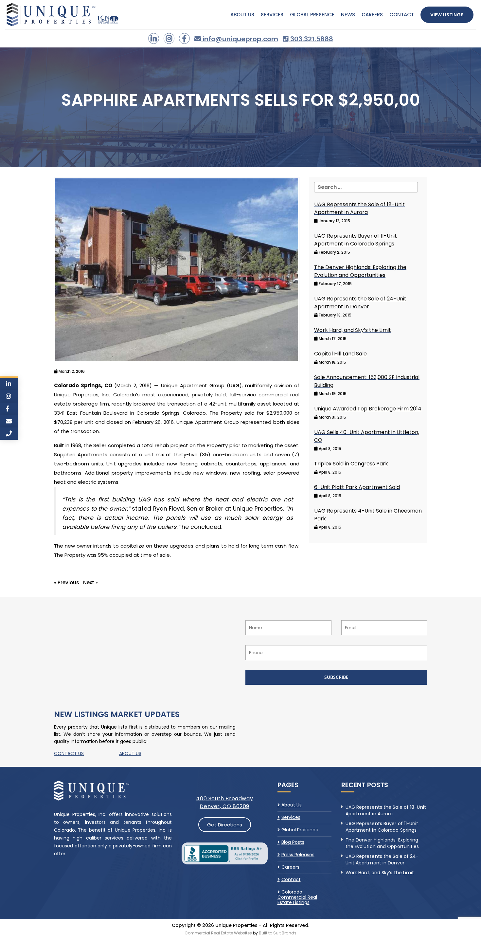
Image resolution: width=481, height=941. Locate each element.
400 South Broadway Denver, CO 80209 (224, 802)
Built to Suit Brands (277, 933)
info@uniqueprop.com (239, 39)
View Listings (447, 14)
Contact (401, 14)
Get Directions (224, 824)
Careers (372, 14)
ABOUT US (130, 753)
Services (272, 14)
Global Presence (312, 14)
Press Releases (297, 854)
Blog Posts (292, 842)
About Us (242, 14)
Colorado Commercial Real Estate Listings (297, 897)
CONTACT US (69, 753)
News (348, 14)
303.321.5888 (311, 39)
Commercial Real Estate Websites (218, 933)
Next (88, 582)
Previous (68, 582)
